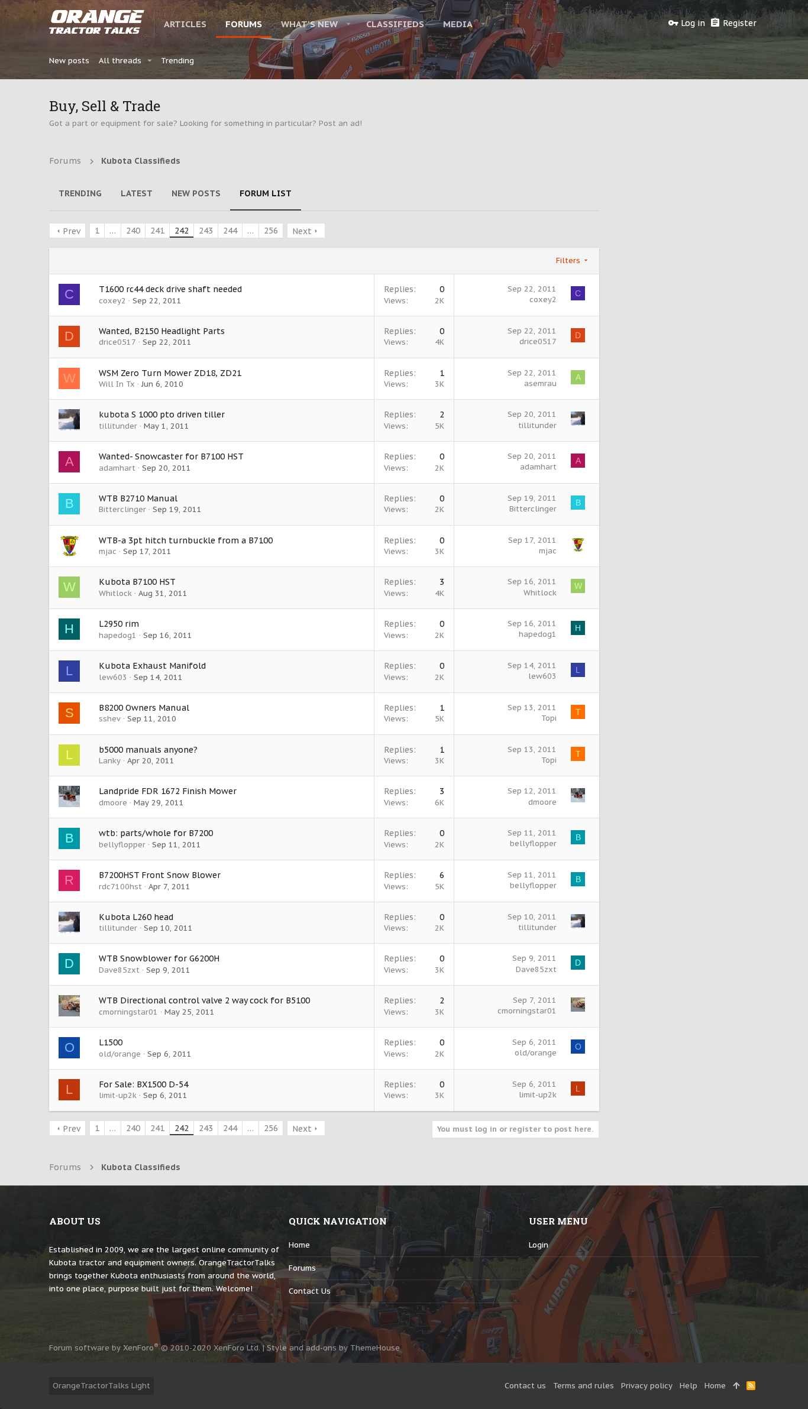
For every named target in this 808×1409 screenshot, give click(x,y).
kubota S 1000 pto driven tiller (162, 414)
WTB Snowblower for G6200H (159, 958)
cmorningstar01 (128, 1012)
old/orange (120, 1054)
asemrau (540, 383)
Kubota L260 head (136, 917)
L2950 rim (119, 623)
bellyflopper (122, 845)
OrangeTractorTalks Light (101, 1386)
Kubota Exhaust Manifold (152, 665)
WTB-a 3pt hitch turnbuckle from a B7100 (186, 540)
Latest (137, 193)
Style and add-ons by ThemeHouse (333, 1348)
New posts (196, 193)
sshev (110, 719)
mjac (108, 551)
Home (299, 1245)
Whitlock (115, 593)
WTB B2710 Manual (138, 498)
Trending (80, 193)
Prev (71, 231)
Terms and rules (583, 1386)
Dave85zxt (119, 970)
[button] (348, 23)
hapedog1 (118, 635)
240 (133, 230)
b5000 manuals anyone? (148, 749)
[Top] (736, 1386)
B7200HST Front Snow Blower (160, 875)
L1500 (110, 1042)
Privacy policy (647, 1386)
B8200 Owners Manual (144, 707)
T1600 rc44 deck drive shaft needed (170, 289)
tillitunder (118, 426)
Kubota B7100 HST (137, 581)
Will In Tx (117, 384)
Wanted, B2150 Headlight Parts (162, 331)
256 (271, 230)
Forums (302, 1268)
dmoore (113, 803)
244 (230, 230)
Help (688, 1386)
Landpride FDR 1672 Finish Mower (168, 791)
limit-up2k (118, 1095)
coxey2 (112, 301)
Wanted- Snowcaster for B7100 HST (171, 456)
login (538, 1245)
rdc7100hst (120, 887)
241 (157, 230)
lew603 (113, 677)
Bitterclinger (122, 509)
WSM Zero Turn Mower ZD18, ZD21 (170, 373)
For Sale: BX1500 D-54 (143, 1084)
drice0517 (117, 342)
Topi (549, 718)
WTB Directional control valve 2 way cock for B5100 (204, 1000)
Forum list (266, 193)
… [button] (112, 230)
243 (206, 230)
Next (302, 231)
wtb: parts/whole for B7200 (156, 833)
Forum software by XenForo (154, 1348)
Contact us (310, 1291)
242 (181, 230)
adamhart (117, 468)
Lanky (110, 761)
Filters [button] (568, 260)
